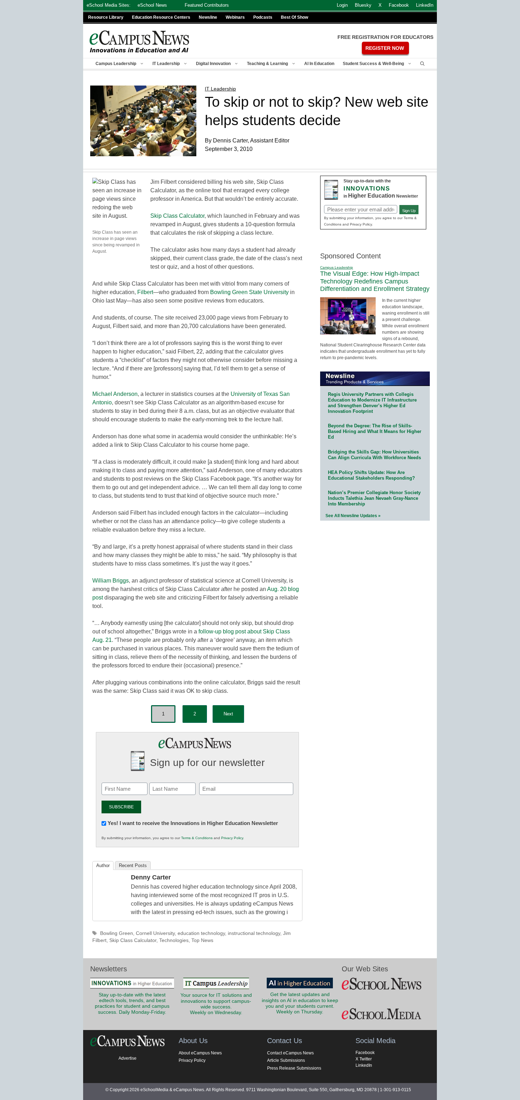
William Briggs (110, 581)
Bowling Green (116, 933)
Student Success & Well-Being (373, 63)
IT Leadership (166, 63)
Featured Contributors (207, 5)
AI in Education (319, 63)
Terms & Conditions (197, 838)
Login (342, 5)
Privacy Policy (232, 838)
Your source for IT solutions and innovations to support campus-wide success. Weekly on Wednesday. (216, 1004)
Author (103, 865)
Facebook (365, 1052)
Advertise (128, 1058)
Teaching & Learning (267, 63)
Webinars (235, 17)
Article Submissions (286, 1060)
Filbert (145, 292)
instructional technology (254, 933)
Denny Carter (151, 877)
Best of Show (294, 17)
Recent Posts (133, 865)
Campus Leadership (116, 63)
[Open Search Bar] (422, 63)
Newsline (208, 17)
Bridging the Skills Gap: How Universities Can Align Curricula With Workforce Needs (374, 454)
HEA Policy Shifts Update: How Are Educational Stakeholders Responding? (371, 475)
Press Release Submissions (294, 1068)
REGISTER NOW (384, 48)
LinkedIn (364, 1065)
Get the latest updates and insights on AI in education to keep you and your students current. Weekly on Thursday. (300, 1003)
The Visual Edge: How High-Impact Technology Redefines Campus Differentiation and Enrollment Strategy (374, 281)
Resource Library (105, 17)
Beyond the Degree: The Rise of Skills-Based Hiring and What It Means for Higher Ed (374, 431)
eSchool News (152, 5)
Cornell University (155, 933)
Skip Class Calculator (177, 216)
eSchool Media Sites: (109, 5)
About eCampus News (200, 1053)
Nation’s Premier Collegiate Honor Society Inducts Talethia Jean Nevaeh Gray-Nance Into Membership (374, 498)
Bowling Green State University (249, 292)
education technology (201, 933)
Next (228, 713)
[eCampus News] (140, 42)
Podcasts (262, 17)
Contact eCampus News (290, 1053)
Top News (202, 940)
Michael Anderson (115, 394)
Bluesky (363, 5)
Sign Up (409, 211)
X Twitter (364, 1059)
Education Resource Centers (161, 17)
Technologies (174, 940)
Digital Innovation (213, 63)
